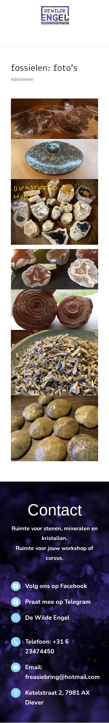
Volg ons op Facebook (56, 586)
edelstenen (22, 79)
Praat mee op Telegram (58, 602)
